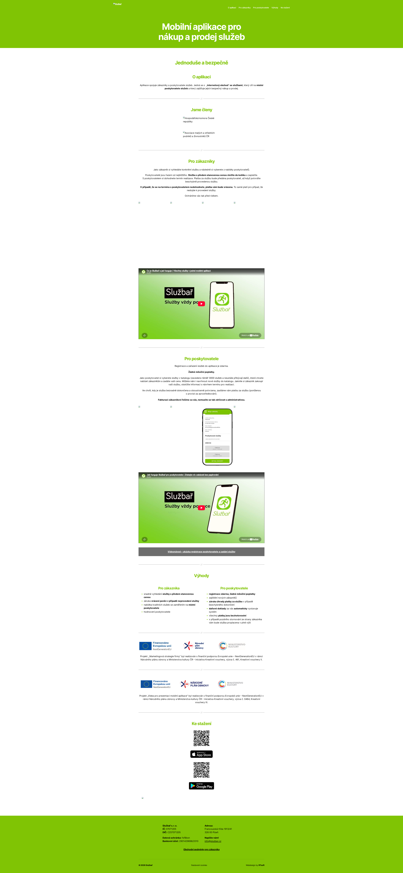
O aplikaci (232, 8)
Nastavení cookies (199, 865)
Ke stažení (285, 8)
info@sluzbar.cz (213, 841)
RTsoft (261, 865)
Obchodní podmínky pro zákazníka (201, 849)
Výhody (275, 8)
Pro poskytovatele (261, 8)
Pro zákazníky (245, 8)
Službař (149, 865)
